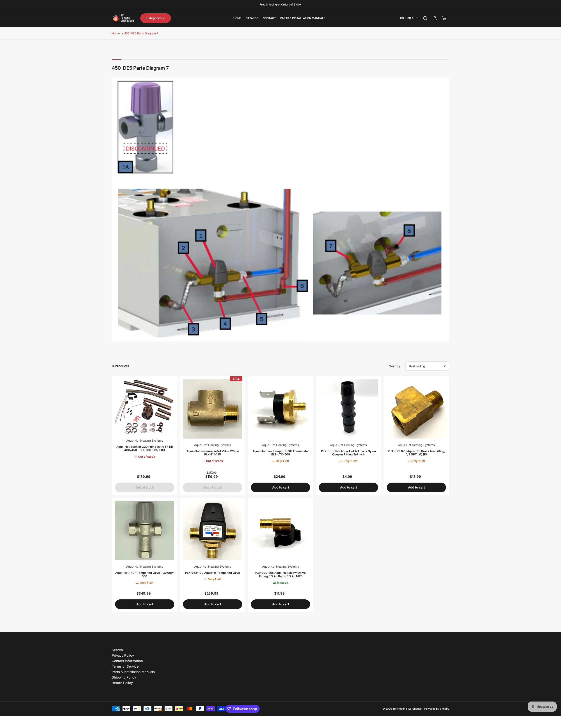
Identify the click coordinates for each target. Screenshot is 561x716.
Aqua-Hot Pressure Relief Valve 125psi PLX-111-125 (212, 452)
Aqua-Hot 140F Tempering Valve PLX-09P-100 (144, 574)
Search (117, 650)
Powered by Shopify (436, 708)
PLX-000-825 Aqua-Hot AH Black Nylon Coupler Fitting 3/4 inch (348, 452)
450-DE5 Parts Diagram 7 (141, 33)
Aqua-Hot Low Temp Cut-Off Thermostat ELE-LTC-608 (280, 452)
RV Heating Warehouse (407, 708)
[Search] (425, 18)
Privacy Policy (123, 655)
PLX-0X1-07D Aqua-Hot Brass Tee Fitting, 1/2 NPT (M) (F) (416, 452)
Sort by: (395, 366)
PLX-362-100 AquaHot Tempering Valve (212, 572)
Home (237, 18)
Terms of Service (125, 666)
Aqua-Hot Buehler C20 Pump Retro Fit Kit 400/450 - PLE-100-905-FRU (144, 448)
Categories (154, 18)
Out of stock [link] (144, 487)
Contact (269, 18)
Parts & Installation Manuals (302, 18)
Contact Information (127, 661)
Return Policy (122, 683)
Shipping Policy (124, 677)
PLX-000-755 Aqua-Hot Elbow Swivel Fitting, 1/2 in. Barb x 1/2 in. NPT (280, 574)
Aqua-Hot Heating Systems (144, 440)
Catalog (252, 18)
